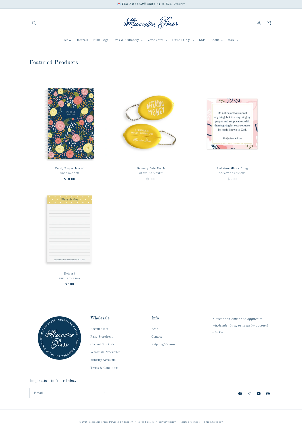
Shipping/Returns (163, 344)
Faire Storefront (101, 336)
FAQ (154, 328)
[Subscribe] (104, 393)
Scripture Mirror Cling (232, 168)
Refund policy (146, 421)
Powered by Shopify (121, 421)
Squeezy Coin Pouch (151, 168)
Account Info (99, 328)
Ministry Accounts (102, 359)
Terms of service (190, 421)
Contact (156, 336)
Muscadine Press (99, 421)
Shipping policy (213, 421)
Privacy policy (167, 421)
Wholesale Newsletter (105, 352)
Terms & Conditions (104, 367)
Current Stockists (102, 344)
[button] (34, 23)
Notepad (69, 273)
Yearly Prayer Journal (70, 168)
